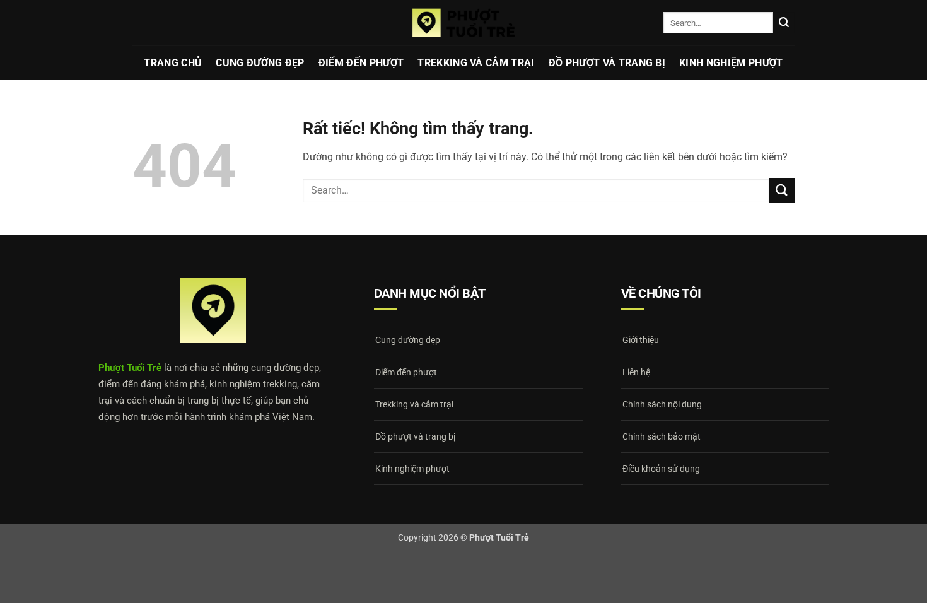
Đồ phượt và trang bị (607, 63)
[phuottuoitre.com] (463, 22)
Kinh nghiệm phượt (731, 63)
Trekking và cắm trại (475, 63)
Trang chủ (173, 63)
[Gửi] (784, 22)
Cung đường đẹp (260, 63)
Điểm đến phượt (361, 63)
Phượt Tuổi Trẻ (129, 367)
